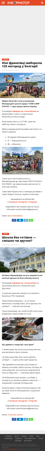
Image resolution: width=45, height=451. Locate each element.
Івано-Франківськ (15, 216)
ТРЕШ (37, 436)
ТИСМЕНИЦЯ (8, 438)
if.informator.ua (12, 449)
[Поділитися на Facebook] (14, 220)
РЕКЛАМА (18, 441)
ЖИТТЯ (16, 436)
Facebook (13, 202)
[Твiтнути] (26, 220)
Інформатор (17, 111)
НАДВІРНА (18, 438)
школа (20, 415)
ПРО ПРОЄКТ (28, 441)
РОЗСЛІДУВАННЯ (30, 438)
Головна (8, 436)
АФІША (40, 438)
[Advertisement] (22, 30)
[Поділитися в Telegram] (20, 220)
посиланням (30, 111)
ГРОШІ (31, 436)
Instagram (22, 202)
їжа (14, 415)
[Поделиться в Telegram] (20, 419)
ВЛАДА (24, 436)
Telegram (32, 202)
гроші (10, 415)
